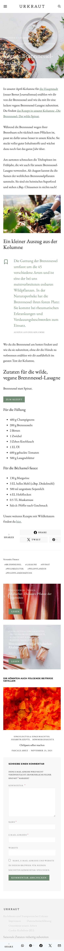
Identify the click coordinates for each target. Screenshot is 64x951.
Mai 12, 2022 (9, 71)
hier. (18, 521)
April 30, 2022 (16, 603)
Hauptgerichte (44, 38)
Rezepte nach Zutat (22, 640)
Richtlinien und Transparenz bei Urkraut (25, 916)
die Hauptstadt (49, 89)
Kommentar (16, 785)
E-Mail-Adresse (18, 834)
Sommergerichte (43, 739)
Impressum (15, 921)
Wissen (31, 590)
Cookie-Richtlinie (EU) (21, 930)
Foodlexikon (17, 590)
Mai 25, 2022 (15, 653)
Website (13, 847)
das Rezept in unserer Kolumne (36, 111)
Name (13, 821)
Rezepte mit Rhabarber (24, 637)
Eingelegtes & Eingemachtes (26, 631)
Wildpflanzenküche (19, 573)
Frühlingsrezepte (21, 634)
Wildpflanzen (13, 46)
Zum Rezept (14, 399)
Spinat (46, 564)
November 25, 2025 (41, 750)
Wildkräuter (15, 568)
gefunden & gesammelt (17, 38)
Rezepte (9, 40)
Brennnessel (13, 564)
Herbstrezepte (20, 739)
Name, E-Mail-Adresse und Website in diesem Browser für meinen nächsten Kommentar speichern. (31, 865)
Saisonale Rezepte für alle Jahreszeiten (30, 43)
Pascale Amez (20, 750)
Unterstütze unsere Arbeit (23, 925)
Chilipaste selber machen (32, 745)
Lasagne (32, 564)
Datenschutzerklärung (39, 921)
